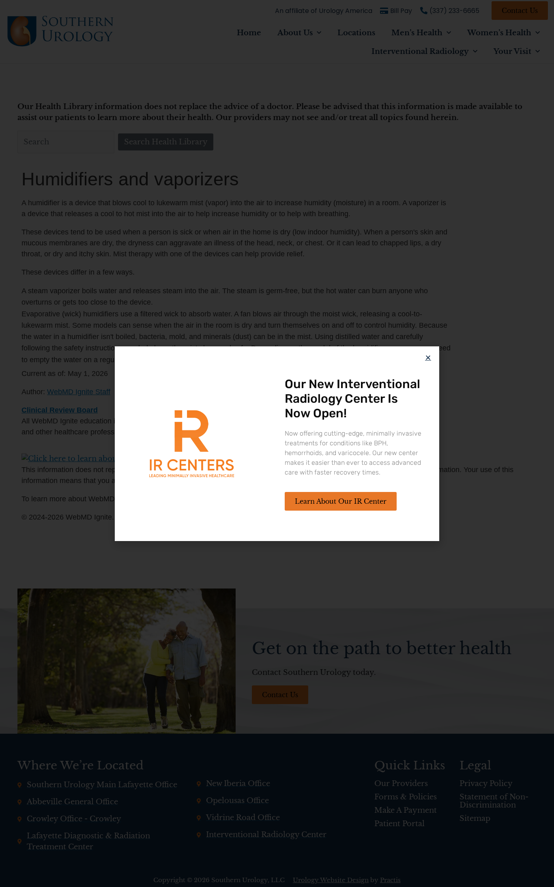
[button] (428, 357)
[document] (277, 443)
